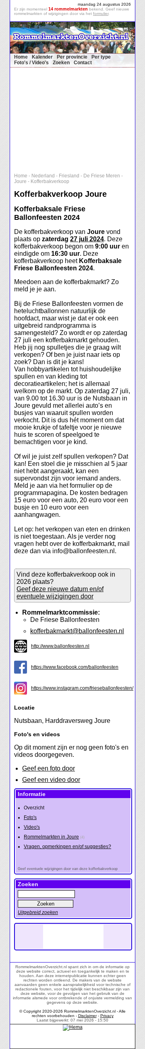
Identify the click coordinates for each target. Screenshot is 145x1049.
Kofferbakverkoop (50, 181)
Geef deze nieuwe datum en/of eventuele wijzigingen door (60, 593)
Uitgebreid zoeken (38, 912)
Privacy (107, 1015)
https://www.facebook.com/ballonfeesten (74, 667)
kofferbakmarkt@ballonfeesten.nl (77, 631)
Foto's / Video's (31, 62)
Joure (20, 181)
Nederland (43, 176)
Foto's (30, 817)
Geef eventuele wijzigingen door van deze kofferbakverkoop (68, 869)
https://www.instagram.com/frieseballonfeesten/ (82, 688)
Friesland (69, 176)
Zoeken (61, 62)
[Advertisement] (76, 118)
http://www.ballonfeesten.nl (60, 646)
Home (21, 57)
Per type (101, 57)
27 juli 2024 (87, 239)
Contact (83, 62)
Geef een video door (51, 779)
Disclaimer (87, 1015)
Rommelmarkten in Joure (51, 837)
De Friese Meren (101, 176)
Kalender (42, 57)
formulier (100, 13)
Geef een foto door (48, 768)
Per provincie (72, 57)
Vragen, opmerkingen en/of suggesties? (67, 846)
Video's (32, 827)
